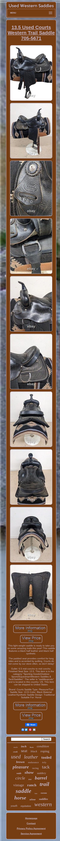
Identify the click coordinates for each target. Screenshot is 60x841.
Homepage (31, 818)
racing (35, 768)
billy (44, 762)
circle (20, 778)
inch (23, 746)
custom (44, 793)
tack (46, 766)
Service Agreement (31, 833)
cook (15, 751)
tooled (46, 757)
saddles (43, 799)
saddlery (41, 773)
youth (14, 805)
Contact (31, 823)
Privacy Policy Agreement (31, 828)
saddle (23, 791)
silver (33, 799)
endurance (33, 762)
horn (32, 747)
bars (36, 793)
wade (18, 773)
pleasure (21, 766)
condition (43, 746)
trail (44, 784)
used (16, 757)
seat (24, 751)
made (16, 747)
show (29, 772)
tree (30, 779)
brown (20, 762)
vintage (18, 785)
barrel (41, 777)
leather (31, 757)
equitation (26, 806)
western (43, 804)
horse (20, 798)
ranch (31, 785)
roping (44, 751)
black (34, 751)
